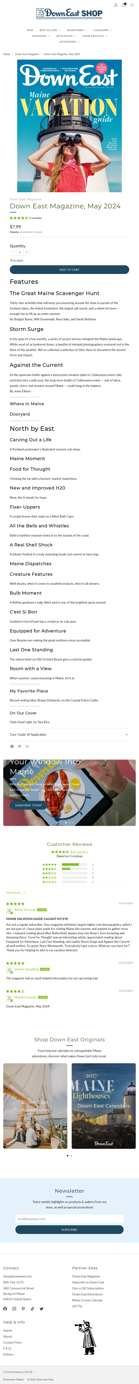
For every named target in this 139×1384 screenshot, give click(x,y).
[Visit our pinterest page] (23, 1308)
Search (7, 1330)
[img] (15, 904)
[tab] (67, 1155)
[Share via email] (27, 746)
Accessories (67, 41)
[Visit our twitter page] (41, 1308)
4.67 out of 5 (79, 852)
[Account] (116, 5)
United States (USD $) (17, 1372)
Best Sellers (48, 30)
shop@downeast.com (17, 1276)
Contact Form (12, 1342)
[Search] (132, 5)
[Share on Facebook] (12, 746)
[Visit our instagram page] (14, 1308)
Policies (8, 1354)
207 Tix (77, 1306)
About (7, 1336)
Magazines (39, 35)
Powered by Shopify (13, 1379)
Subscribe (69, 1229)
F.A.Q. (7, 1348)
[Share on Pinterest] (19, 746)
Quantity (17, 246)
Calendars (101, 30)
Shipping (14, 231)
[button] (19, 218)
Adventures (75, 30)
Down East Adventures (87, 1294)
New (30, 30)
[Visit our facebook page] (5, 1308)
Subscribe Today (28, 805)
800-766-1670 (13, 1282)
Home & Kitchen (93, 35)
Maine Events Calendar (87, 1300)
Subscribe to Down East (88, 1282)
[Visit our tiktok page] (32, 1308)
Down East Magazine (25, 199)
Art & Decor (64, 35)
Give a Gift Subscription (88, 1288)
